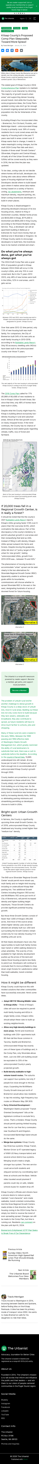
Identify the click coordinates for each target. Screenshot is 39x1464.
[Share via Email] (21, 50)
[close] (36, 6)
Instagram (5, 1403)
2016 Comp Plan (12, 393)
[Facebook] (18, 13)
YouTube (5, 1414)
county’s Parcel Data (15, 757)
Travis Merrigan (8, 45)
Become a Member (19, 690)
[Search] (26, 18)
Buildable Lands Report (25, 342)
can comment (27, 1222)
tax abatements (14, 192)
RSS (3, 1418)
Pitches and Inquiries (10, 1444)
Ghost (25, 1459)
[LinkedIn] (20, 13)
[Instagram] (16, 13)
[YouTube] (22, 13)
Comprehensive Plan (10, 88)
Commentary (6, 28)
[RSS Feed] (24, 13)
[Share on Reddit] (16, 50)
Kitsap (25, 28)
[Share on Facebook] (7, 50)
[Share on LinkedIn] (12, 50)
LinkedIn (5, 1411)
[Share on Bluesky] (2, 50)
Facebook (5, 1407)
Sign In (22, 18)
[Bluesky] (14, 13)
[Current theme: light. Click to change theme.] (30, 18)
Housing (16, 28)
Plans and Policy (7, 31)
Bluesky (4, 1400)
